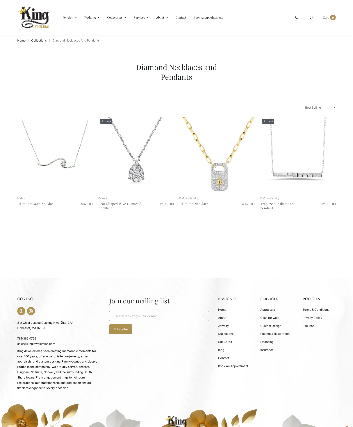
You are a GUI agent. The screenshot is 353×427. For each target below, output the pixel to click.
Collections (39, 40)
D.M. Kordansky (188, 198)
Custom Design (270, 326)
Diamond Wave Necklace (36, 204)
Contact (223, 358)
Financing (267, 342)
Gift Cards (225, 342)
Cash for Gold (269, 318)
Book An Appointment (233, 366)
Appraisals (267, 309)
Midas (21, 198)
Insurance (267, 350)
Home (21, 40)
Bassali (102, 198)
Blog (221, 350)
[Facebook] (21, 311)
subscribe (121, 329)
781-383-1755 (26, 338)
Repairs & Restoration (275, 334)
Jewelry (223, 326)
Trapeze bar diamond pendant (277, 206)
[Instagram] (31, 311)
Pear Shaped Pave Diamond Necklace (119, 206)
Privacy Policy (312, 318)
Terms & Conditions (316, 309)
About (222, 318)
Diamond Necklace (194, 204)
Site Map (309, 326)
